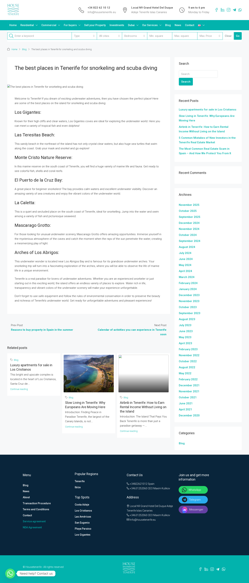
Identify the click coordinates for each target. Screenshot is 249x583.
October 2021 (188, 397)
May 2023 (185, 337)
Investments (117, 25)
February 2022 (188, 379)
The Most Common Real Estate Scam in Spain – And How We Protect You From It (205, 151)
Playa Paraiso (83, 528)
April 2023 (185, 343)
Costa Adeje (82, 504)
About (26, 497)
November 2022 (189, 355)
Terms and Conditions (36, 509)
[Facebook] (216, 10)
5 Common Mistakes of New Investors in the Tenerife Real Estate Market (207, 140)
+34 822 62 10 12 (99, 7)
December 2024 (189, 223)
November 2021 (189, 391)
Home (13, 25)
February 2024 (188, 283)
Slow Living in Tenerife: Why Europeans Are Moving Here (207, 118)
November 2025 (189, 205)
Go (238, 36)
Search (185, 81)
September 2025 (189, 217)
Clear (228, 36)
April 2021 (185, 409)
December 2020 (189, 415)
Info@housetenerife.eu (102, 12)
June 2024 (186, 259)
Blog (168, 25)
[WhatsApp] (240, 10)
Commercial (48, 25)
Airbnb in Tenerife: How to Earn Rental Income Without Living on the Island (143, 407)
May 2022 (185, 373)
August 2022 (187, 367)
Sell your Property (95, 25)
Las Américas (83, 516)
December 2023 (189, 295)
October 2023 (188, 307)
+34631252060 (138, 488)
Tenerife (80, 481)
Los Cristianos (83, 510)
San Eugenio (82, 522)
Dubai (131, 25)
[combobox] (84, 36)
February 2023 (188, 349)
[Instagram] (228, 10)
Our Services (150, 25)
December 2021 (189, 385)
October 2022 (188, 361)
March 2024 (186, 277)
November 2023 (189, 301)
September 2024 (189, 241)
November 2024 (189, 229)
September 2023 (189, 313)
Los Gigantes (82, 534)
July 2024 (185, 253)
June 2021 (186, 403)
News (178, 25)
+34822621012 (138, 483)
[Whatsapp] (10, 573)
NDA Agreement (32, 527)
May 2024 (185, 265)
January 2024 (188, 289)
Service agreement (34, 521)
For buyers (70, 25)
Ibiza (78, 487)
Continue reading (19, 389)
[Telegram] (234, 10)
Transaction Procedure (37, 503)
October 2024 (188, 235)
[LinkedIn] (222, 10)
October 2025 (188, 211)
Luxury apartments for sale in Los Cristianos (207, 109)
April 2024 (185, 271)
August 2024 (187, 247)
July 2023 (185, 325)
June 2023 (186, 331)
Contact (189, 25)
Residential (27, 25)
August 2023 (187, 319)
